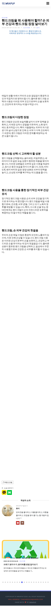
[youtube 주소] (18, 523)
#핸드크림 (8, 482)
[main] (8, 3)
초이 (38, 27)
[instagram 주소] (22, 523)
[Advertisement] (25, 62)
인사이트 (4, 17)
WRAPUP (32, 602)
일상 (20, 561)
